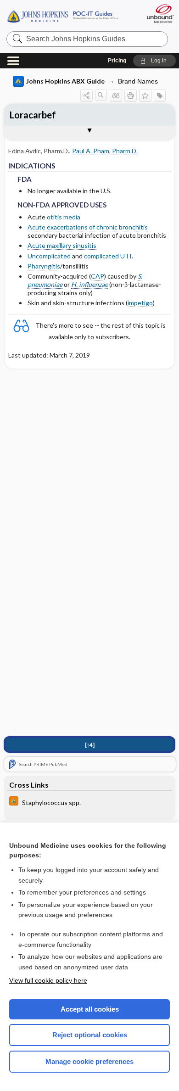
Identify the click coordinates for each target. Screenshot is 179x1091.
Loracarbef (33, 114)
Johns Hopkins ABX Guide (65, 81)
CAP (97, 276)
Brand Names (138, 81)
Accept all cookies (90, 1009)
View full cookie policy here (48, 980)
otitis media (63, 217)
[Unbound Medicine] (160, 13)
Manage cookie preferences (89, 1061)
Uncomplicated (49, 256)
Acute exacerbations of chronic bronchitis (88, 227)
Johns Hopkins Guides (62, 16)
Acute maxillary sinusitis (62, 245)
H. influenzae (89, 284)
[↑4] (90, 744)
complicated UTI (108, 256)
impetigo (140, 303)
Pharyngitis (44, 266)
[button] (154, 61)
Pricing (117, 60)
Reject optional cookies (89, 1035)
